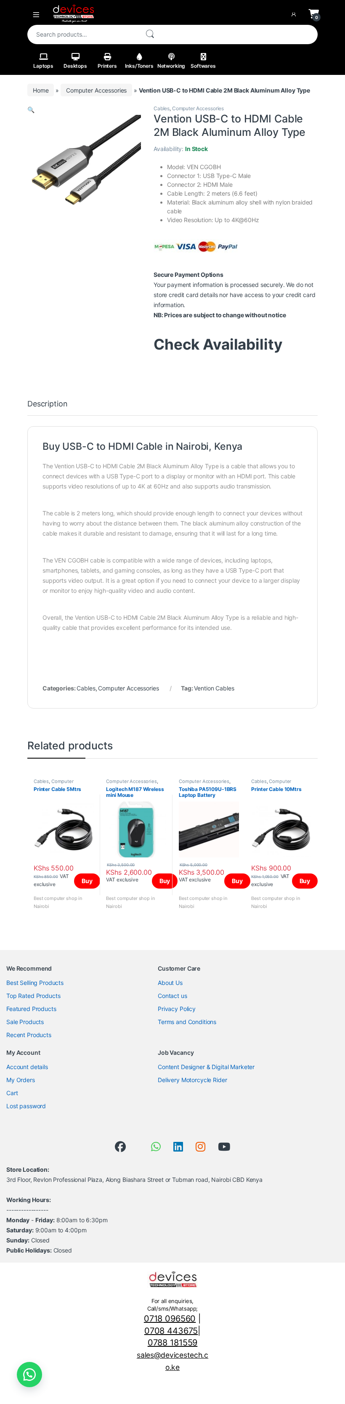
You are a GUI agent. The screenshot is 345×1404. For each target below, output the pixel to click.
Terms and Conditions (187, 1021)
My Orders (20, 1079)
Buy (87, 880)
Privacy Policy (177, 1008)
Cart (12, 1092)
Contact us (172, 995)
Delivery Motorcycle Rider (192, 1079)
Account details (27, 1066)
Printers (107, 66)
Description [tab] (47, 404)
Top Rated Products (33, 995)
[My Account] (295, 14)
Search (150, 34)
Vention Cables (214, 688)
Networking (171, 66)
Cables (162, 108)
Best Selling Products (35, 982)
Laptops (43, 66)
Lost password (26, 1105)
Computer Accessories (96, 90)
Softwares (203, 66)
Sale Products (25, 1021)
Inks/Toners (139, 66)
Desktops (75, 66)
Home (40, 90)
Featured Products (31, 1008)
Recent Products (28, 1034)
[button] (30, 109)
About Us (170, 982)
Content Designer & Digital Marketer (206, 1066)
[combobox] (82, 34)
